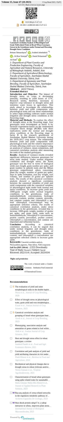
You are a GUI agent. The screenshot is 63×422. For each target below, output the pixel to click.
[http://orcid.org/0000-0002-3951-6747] (19, 61)
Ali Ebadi (13, 60)
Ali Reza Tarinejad (20, 56)
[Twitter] (22, 39)
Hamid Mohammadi (39, 56)
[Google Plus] (41, 39)
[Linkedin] (34, 39)
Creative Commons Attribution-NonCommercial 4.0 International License (38, 268)
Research (27, 250)
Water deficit (32, 245)
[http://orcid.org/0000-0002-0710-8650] (29, 54)
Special (42, 250)
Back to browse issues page (35, 5)
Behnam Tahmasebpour (18, 53)
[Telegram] (28, 39)
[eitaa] (47, 39)
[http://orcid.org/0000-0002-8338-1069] (11, 57)
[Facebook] (15, 39)
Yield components (44, 245)
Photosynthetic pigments (18, 245)
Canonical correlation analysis (31, 242)
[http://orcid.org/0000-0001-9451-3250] (49, 57)
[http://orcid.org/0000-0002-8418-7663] (29, 57)
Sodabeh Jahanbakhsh (39, 53)
